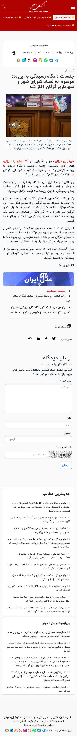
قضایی (44, 45)
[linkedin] (38, 339)
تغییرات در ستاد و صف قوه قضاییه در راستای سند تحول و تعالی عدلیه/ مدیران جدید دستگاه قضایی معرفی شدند (38, 647)
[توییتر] (29, 61)
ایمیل (67, 433)
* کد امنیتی (63, 447)
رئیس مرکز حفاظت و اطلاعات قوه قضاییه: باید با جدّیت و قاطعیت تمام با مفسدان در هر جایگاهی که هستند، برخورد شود (41, 507)
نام (69, 418)
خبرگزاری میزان (64, 161)
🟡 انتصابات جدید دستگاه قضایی (37, 17)
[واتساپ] (46, 61)
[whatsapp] (30, 339)
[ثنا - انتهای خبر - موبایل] (38, 279)
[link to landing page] (38, 6)
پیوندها (67, 730)
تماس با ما (59, 730)
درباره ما (50, 730)
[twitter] (54, 339)
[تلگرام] (56, 61)
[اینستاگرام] (35, 61)
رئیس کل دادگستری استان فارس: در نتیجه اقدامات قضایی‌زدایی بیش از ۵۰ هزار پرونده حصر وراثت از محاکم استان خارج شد (39, 543)
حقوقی (34, 45)
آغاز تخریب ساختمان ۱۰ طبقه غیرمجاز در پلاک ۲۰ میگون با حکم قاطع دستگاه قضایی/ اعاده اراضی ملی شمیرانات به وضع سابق (40, 676)
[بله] (51, 61)
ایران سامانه (30, 725)
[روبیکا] (19, 61)
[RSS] (16, 731)
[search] (3, 6)
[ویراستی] (24, 61)
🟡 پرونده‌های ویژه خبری (64, 17)
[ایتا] (40, 61)
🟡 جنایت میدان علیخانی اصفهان (60, 25)
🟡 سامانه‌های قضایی (12, 17)
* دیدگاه (65, 381)
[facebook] (46, 339)
